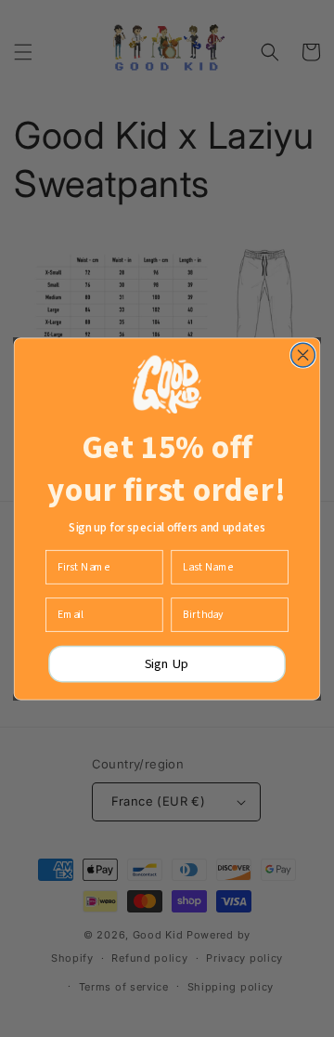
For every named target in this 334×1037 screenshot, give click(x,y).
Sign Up (167, 664)
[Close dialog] (303, 355)
